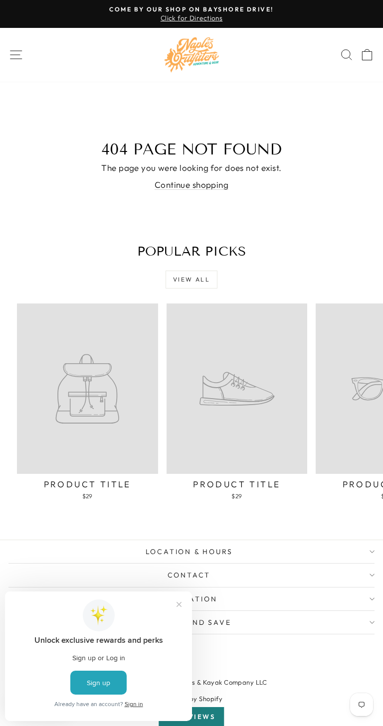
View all (191, 279)
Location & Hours (189, 551)
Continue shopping (191, 184)
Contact (189, 575)
